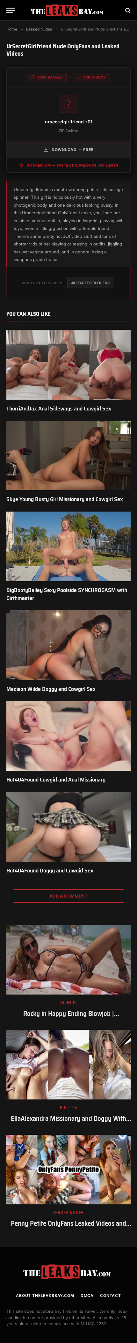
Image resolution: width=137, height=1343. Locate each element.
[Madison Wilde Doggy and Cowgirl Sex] (68, 645)
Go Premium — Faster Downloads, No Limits (72, 165)
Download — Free (73, 149)
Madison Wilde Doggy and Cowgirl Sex (51, 689)
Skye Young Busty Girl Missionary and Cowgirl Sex (64, 499)
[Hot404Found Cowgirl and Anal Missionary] (68, 736)
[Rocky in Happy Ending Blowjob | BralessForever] (68, 960)
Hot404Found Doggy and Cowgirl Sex (49, 870)
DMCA (87, 1295)
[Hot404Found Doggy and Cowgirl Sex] (68, 827)
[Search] (127, 10)
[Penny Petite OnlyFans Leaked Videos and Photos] (68, 1169)
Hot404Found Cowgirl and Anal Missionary (55, 779)
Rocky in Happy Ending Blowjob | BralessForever (68, 1018)
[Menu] (10, 10)
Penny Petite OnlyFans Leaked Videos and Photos (68, 1228)
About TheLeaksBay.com (45, 1295)
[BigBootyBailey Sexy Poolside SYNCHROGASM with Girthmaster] (68, 546)
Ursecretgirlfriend (90, 283)
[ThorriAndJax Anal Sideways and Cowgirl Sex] (68, 364)
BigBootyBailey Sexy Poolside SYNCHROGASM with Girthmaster (66, 594)
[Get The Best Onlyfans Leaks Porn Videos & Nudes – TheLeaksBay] (68, 10)
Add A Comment (68, 896)
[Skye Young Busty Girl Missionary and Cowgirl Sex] (68, 455)
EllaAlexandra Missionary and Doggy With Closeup (68, 1123)
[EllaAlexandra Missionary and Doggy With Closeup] (68, 1064)
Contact (110, 1295)
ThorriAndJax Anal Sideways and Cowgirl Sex (58, 408)
